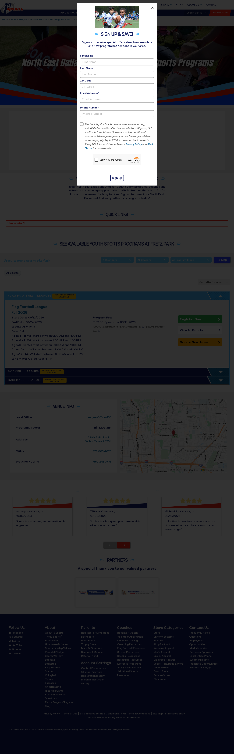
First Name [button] (86, 55)
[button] (119, 136)
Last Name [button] (86, 68)
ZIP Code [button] (85, 80)
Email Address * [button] (89, 93)
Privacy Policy (134, 144)
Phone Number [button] (89, 107)
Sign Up (117, 178)
